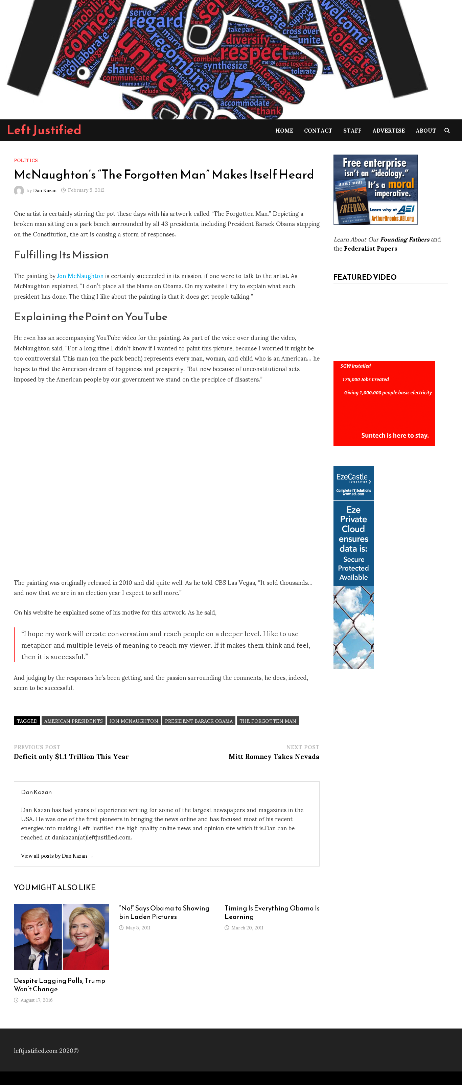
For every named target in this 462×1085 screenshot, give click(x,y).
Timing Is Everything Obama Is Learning (272, 912)
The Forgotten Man (267, 720)
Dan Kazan (44, 190)
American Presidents (73, 720)
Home (284, 130)
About (426, 130)
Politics (26, 160)
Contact (318, 130)
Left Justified (44, 130)
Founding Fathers (404, 239)
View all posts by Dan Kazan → (57, 855)
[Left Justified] (216, 58)
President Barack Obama (199, 720)
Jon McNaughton (80, 275)
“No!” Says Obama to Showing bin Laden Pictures (164, 912)
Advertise (388, 130)
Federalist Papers (370, 248)
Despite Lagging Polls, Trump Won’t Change (59, 984)
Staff (352, 130)
